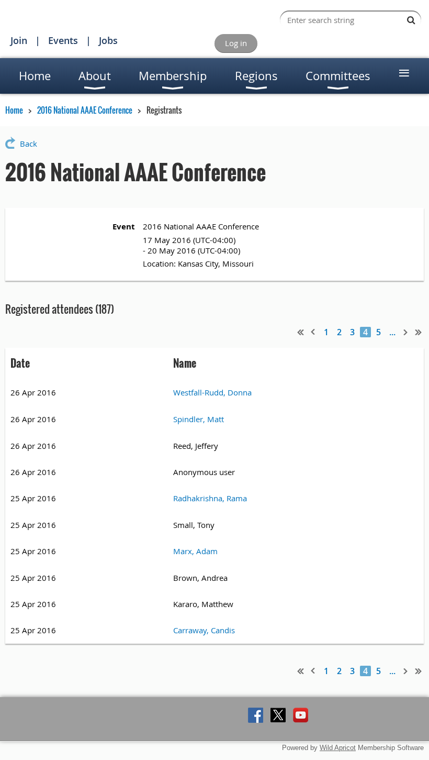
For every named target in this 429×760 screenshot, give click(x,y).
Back (28, 143)
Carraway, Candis (204, 630)
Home (14, 110)
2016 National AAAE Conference (84, 110)
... (392, 332)
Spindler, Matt (198, 419)
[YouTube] (300, 715)
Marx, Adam (195, 551)
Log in (236, 43)
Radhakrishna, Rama (210, 498)
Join (18, 40)
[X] (278, 715)
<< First (301, 332)
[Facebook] (255, 715)
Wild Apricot (338, 748)
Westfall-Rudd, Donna (212, 392)
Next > (406, 332)
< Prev (313, 332)
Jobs (108, 40)
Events (63, 40)
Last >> (418, 332)
